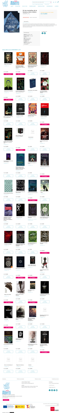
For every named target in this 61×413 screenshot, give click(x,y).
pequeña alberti (32, 6)
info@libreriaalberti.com (52, 387)
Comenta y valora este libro (33, 17)
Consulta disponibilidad (32, 73)
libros (12, 6)
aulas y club (24, 6)
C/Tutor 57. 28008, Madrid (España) (54, 383)
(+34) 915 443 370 (51, 385)
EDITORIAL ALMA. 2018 (26, 14)
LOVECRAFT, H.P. (18, 69)
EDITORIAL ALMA (29, 34)
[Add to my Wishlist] (19, 11)
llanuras (56, 6)
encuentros (17, 6)
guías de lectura (41, 6)
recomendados (49, 6)
